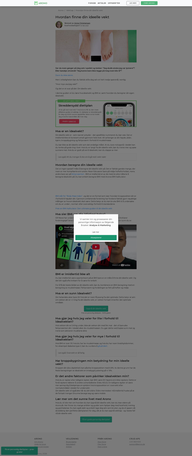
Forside (92, 3)
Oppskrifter (114, 3)
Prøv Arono (149, 3)
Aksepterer (96, 237)
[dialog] (96, 228)
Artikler (102, 3)
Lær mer (95, 232)
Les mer (132, 3)
